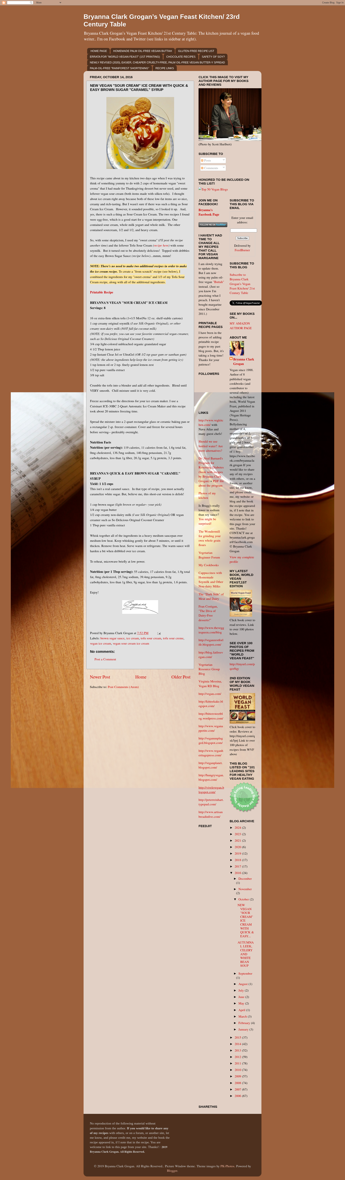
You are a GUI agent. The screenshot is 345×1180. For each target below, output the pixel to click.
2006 (238, 1096)
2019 (238, 853)
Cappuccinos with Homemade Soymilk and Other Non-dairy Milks (211, 579)
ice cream (132, 638)
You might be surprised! (207, 521)
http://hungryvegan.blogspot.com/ (211, 777)
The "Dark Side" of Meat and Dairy (211, 596)
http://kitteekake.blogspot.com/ (211, 703)
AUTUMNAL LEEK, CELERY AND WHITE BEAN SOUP (246, 954)
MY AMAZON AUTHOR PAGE (241, 325)
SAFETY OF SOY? (213, 56)
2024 (238, 827)
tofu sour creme (173, 638)
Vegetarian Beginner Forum (209, 554)
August (243, 984)
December (245, 878)
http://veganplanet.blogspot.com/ (211, 765)
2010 (238, 1070)
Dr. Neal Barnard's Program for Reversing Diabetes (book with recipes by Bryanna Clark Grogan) (211, 469)
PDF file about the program (211, 483)
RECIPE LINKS (164, 68)
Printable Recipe (101, 292)
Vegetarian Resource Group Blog (209, 669)
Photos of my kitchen (207, 495)
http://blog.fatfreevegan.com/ (211, 654)
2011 (238, 1063)
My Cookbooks (209, 565)
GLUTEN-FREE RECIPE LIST (196, 50)
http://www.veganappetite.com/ (211, 728)
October (244, 899)
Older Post (180, 677)
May (241, 1003)
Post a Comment (105, 659)
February (244, 1023)
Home (140, 677)
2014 (238, 1044)
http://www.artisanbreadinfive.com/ (211, 814)
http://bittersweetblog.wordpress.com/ (211, 715)
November (245, 889)
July (241, 990)
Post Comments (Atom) (123, 687)
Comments (210, 168)
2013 (238, 1050)
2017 (238, 866)
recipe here (161, 245)
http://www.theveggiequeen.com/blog (211, 629)
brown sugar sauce (112, 638)
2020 (238, 847)
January (243, 1029)
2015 (238, 1037)
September (245, 973)
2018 (238, 860)
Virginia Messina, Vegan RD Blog (210, 683)
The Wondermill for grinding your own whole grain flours (210, 538)
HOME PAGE (99, 50)
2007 (238, 1089)
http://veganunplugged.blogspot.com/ (211, 740)
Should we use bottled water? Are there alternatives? (211, 445)
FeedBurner (242, 250)
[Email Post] (158, 633)
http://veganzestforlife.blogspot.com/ (211, 642)
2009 (238, 1076)
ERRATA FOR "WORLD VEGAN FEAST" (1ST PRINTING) (125, 56)
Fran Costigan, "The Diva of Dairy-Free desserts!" (208, 613)
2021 (238, 840)
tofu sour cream (151, 638)
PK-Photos (227, 1166)
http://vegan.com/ (210, 693)
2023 (238, 834)
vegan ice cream (100, 643)
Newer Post (100, 677)
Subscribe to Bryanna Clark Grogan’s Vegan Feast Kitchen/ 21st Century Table (242, 283)
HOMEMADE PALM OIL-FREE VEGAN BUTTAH (142, 50)
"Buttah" (218, 282)
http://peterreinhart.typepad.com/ (211, 801)
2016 (238, 873)
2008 (238, 1083)
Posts (207, 160)
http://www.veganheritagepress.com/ (211, 752)
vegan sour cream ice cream (131, 643)
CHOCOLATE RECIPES (181, 56)
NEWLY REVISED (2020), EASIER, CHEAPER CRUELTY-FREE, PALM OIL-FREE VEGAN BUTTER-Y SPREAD (157, 62)
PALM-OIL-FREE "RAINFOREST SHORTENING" (119, 68)
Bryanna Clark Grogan (243, 361)
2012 (238, 1057)
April (242, 1010)
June (241, 997)
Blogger (172, 1170)
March (243, 1016)
